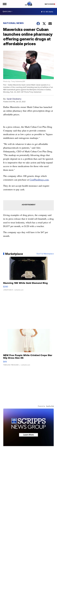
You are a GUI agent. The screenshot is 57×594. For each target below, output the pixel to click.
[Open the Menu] (4, 4)
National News (13, 23)
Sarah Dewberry (14, 99)
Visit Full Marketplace (45, 254)
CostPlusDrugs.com (39, 179)
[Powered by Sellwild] (50, 406)
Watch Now (49, 4)
